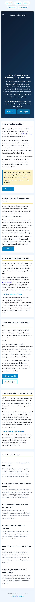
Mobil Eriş (8, 189)
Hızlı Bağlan (24, 112)
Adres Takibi (11, 7)
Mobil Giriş (9, 3)
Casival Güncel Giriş (18, 596)
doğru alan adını (7, 282)
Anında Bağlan (10, 382)
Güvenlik (26, 3)
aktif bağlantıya (26, 134)
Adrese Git (8, 249)
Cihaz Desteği (23, 7)
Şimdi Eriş (10, 112)
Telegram (18, 3)
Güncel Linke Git (10, 376)
